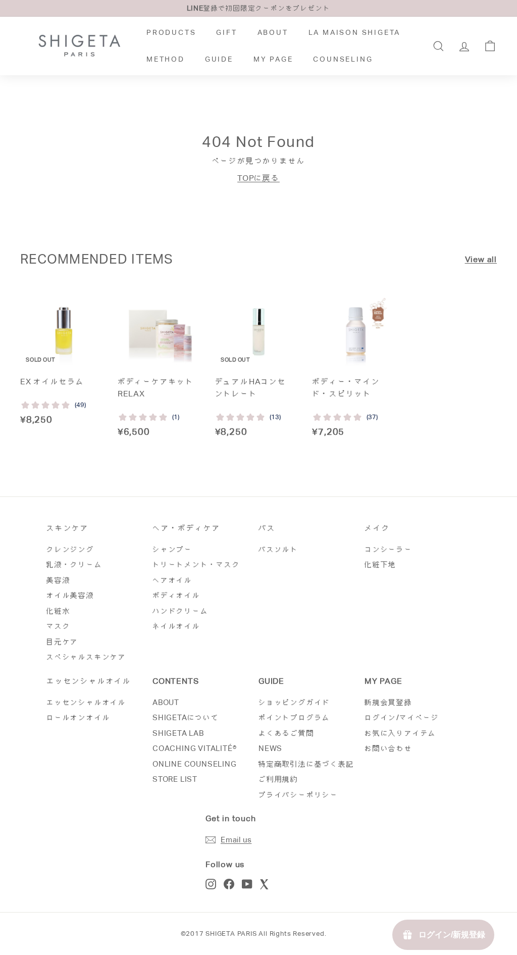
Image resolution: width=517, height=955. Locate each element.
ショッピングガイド (294, 702)
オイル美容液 (70, 595)
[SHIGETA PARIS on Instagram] (210, 884)
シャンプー (172, 549)
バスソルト (278, 549)
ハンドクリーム (180, 611)
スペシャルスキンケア (86, 656)
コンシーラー (388, 549)
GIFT (226, 32)
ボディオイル (176, 595)
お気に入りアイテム (400, 733)
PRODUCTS (171, 32)
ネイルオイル (176, 626)
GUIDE (219, 59)
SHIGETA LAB (178, 733)
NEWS (270, 748)
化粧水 (58, 611)
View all (481, 259)
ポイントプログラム (294, 717)
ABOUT (272, 32)
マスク (58, 626)
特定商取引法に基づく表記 (306, 764)
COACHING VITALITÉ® (194, 748)
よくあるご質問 (286, 733)
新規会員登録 (388, 702)
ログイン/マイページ (402, 717)
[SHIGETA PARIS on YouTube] (247, 884)
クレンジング (70, 549)
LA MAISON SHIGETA (354, 32)
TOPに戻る (258, 178)
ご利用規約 (278, 779)
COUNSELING (343, 59)
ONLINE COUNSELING (194, 764)
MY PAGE (273, 59)
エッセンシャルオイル (86, 702)
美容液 (58, 580)
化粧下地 (380, 564)
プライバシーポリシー (298, 794)
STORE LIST (174, 779)
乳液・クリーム (74, 564)
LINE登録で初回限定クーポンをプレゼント (259, 8)
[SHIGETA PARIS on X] (265, 884)
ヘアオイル (172, 580)
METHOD (165, 59)
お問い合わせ (388, 748)
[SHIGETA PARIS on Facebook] (229, 884)
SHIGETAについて (185, 717)
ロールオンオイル (78, 717)
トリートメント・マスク (196, 564)
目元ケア (62, 641)
